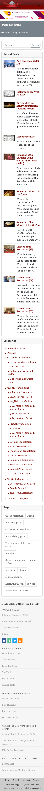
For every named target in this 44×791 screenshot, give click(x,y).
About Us (16, 780)
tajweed (31, 583)
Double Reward (18, 488)
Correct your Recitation (22, 483)
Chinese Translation (21, 396)
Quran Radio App (12, 784)
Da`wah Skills (9, 763)
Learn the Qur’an (14, 583)
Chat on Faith (8, 685)
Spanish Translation (21, 468)
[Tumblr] (9, 640)
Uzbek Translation (20, 473)
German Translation (21, 441)
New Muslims (9, 705)
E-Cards (5, 634)
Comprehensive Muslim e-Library (18, 770)
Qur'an (30, 515)
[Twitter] (14, 640)
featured (10, 553)
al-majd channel (14, 576)
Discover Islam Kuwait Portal (16, 621)
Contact (26, 780)
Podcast (11, 352)
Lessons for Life (25, 136)
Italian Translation (20, 455)
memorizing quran (15, 536)
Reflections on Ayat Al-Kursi (27, 93)
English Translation (21, 401)
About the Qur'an (16, 348)
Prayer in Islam (9, 711)
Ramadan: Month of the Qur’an (27, 193)
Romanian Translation (22, 459)
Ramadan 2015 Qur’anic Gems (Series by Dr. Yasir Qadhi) (27, 159)
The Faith (7, 672)
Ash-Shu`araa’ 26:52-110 (28, 62)
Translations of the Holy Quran (18, 545)
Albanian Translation (21, 392)
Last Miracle (8, 678)
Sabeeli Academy (10, 698)
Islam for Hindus (10, 666)
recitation (10, 570)
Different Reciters (22, 413)
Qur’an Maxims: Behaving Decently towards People (27, 105)
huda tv (24, 590)
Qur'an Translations (18, 387)
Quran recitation (14, 515)
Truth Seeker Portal (11, 627)
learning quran (13, 522)
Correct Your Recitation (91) (24, 248)
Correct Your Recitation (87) (24, 310)
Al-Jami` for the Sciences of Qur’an (19, 734)
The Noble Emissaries (21, 492)
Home (7, 780)
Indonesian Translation (23, 450)
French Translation (20, 423)
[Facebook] (4, 640)
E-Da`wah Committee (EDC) (15, 615)
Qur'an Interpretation (19, 357)
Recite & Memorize (17, 479)
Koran (22, 570)
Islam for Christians (12, 653)
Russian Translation (21, 464)
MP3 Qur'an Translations (14, 750)
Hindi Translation (20, 446)
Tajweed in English (18, 498)
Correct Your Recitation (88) (24, 279)
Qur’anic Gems (18, 366)
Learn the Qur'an (10, 717)
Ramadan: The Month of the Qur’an (28, 224)
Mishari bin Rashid (22, 418)
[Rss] (20, 640)
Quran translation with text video (20, 561)
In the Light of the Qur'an (23, 361)
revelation (11, 590)
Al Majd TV (18, 428)
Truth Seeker (8, 659)
